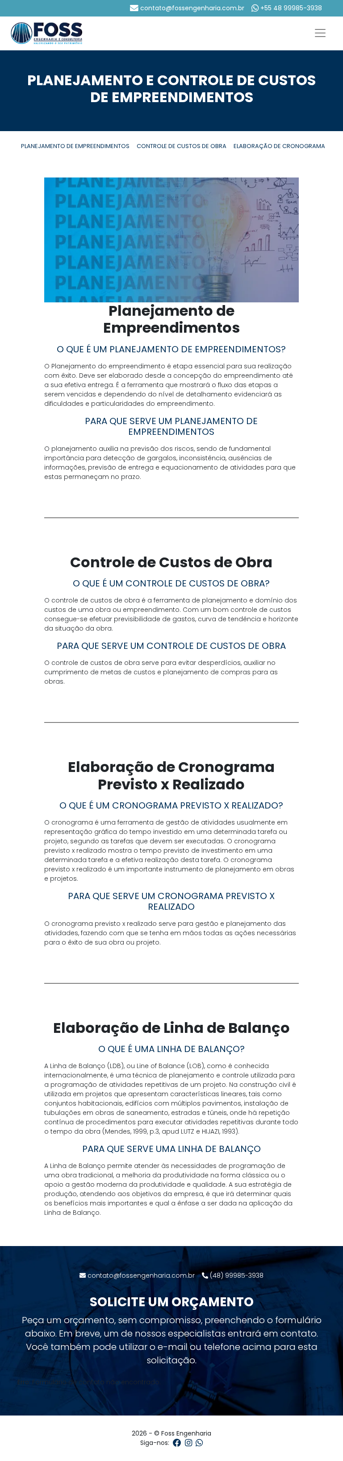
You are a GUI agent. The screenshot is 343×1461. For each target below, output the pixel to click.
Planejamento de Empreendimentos (75, 146)
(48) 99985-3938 (236, 1275)
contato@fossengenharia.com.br (191, 8)
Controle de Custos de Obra (181, 146)
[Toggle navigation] (320, 33)
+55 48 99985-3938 (290, 8)
